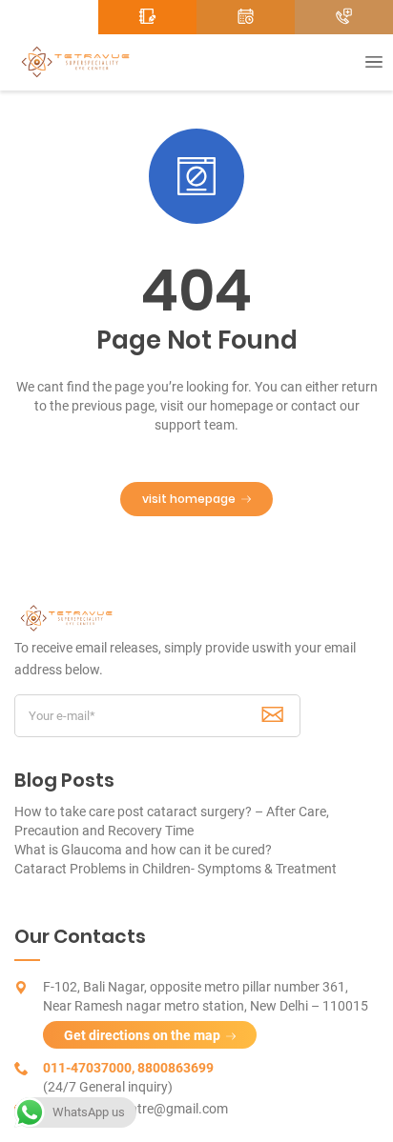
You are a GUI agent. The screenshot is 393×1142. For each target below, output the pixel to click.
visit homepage (189, 499)
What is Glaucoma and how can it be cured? (143, 849)
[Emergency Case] (344, 17)
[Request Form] (147, 17)
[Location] (49, 17)
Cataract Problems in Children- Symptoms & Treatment (175, 868)
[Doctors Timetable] (245, 17)
